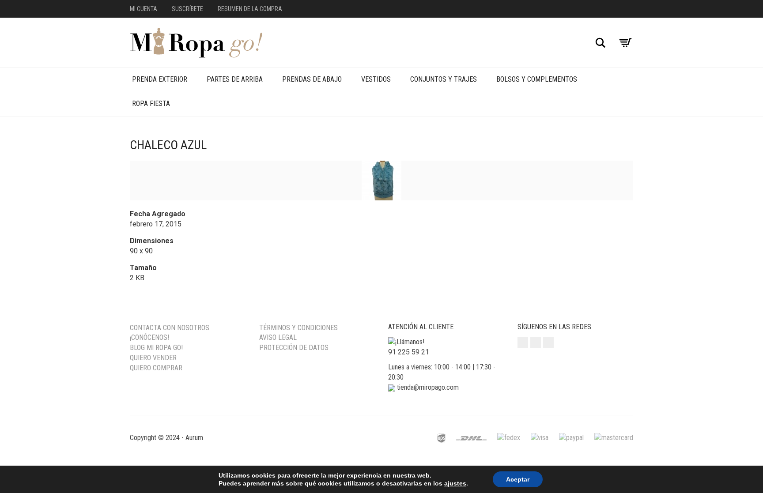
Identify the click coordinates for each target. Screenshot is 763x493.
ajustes (455, 483)
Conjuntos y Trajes (443, 79)
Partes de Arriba (235, 79)
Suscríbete (187, 8)
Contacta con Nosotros (169, 328)
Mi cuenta (143, 8)
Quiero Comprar (156, 368)
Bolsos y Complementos (536, 79)
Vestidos (376, 79)
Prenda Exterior (159, 79)
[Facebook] (535, 342)
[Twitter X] (548, 342)
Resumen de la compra (250, 8)
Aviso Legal (278, 337)
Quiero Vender (153, 358)
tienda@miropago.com (428, 387)
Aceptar (517, 479)
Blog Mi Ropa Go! (156, 347)
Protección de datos (294, 347)
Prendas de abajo (312, 79)
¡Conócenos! (149, 337)
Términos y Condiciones (298, 328)
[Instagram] (522, 342)
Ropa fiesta (151, 103)
